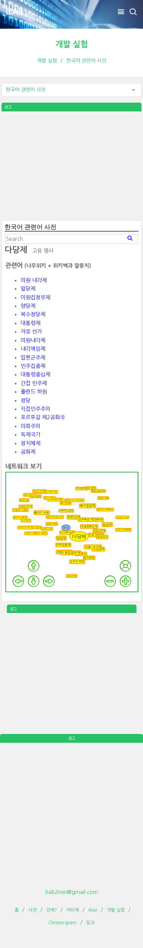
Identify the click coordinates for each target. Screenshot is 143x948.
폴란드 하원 (34, 391)
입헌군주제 (33, 357)
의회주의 (30, 426)
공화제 (28, 451)
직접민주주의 (35, 409)
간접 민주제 (34, 383)
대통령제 (30, 323)
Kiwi (92, 910)
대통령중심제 (35, 374)
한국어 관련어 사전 (86, 60)
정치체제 (30, 443)
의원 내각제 (34, 280)
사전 (32, 910)
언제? (51, 910)
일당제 (28, 288)
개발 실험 (71, 44)
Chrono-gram (62, 922)
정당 (26, 400)
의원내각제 (33, 340)
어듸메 (72, 910)
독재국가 (30, 434)
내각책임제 (33, 348)
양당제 (28, 306)
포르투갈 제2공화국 (43, 417)
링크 (90, 922)
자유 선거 (31, 331)
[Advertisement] (72, 165)
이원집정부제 (35, 297)
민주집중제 (33, 366)
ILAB (15, 11)
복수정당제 (33, 314)
